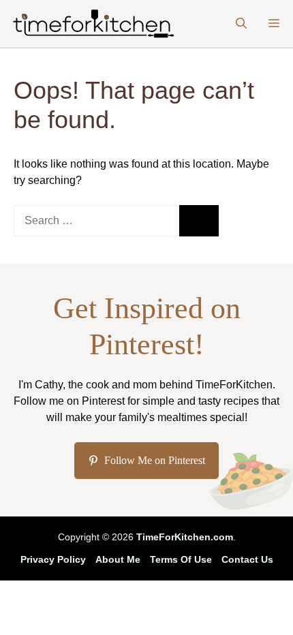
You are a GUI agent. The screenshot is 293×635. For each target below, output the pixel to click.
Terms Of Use (181, 559)
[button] (241, 24)
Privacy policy (53, 559)
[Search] (199, 220)
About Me (117, 559)
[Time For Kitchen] (91, 24)
